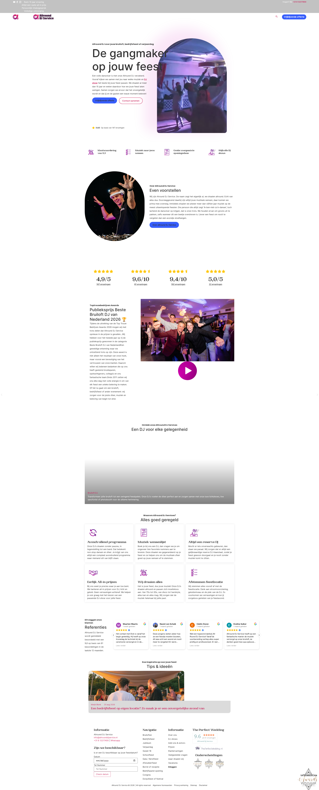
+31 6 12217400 (101, 740)
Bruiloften (147, 735)
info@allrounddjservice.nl (106, 737)
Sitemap (193, 785)
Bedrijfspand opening (153, 771)
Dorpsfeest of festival (153, 779)
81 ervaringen (140, 284)
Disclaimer (203, 785)
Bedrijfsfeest (149, 739)
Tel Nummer (99, 765)
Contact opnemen (130, 100)
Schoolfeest (148, 755)
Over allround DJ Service (164, 225)
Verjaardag (148, 747)
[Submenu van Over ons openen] (251, 17)
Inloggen (172, 767)
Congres (147, 775)
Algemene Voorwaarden (162, 785)
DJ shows (172, 739)
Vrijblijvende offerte (294, 16)
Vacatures (173, 763)
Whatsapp (115, 740)
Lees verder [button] (121, 646)
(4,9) (98, 128)
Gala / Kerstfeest (150, 759)
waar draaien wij (176, 759)
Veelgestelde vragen (177, 755)
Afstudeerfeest (150, 763)
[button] (187, 371)
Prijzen (171, 747)
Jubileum (147, 743)
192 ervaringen (178, 284)
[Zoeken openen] (276, 17)
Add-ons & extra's (176, 743)
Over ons (172, 735)
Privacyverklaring (181, 785)
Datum (97, 757)
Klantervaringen (175, 751)
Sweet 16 (147, 751)
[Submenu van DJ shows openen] (236, 17)
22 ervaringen (215, 284)
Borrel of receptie (151, 767)
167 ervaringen (103, 284)
